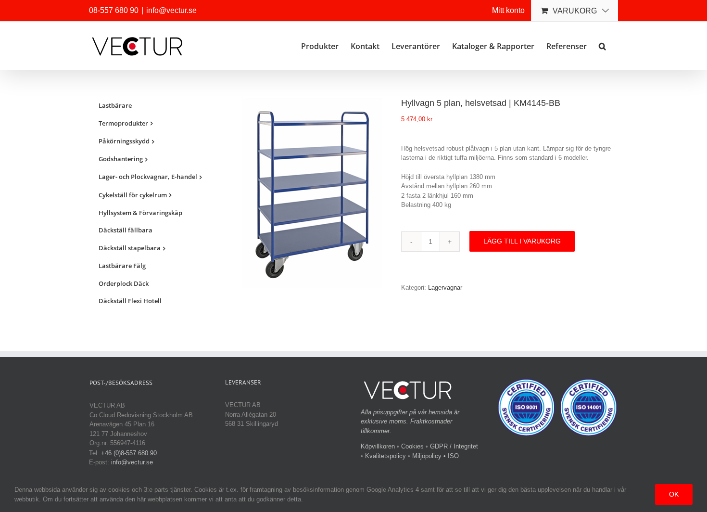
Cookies (412, 446)
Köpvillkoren (378, 446)
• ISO (451, 456)
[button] (602, 45)
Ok (674, 494)
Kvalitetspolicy (385, 456)
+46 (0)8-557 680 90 (129, 453)
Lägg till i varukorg (522, 241)
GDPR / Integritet (454, 446)
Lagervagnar (445, 287)
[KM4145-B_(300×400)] (314, 193)
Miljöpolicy (427, 456)
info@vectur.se (171, 10)
